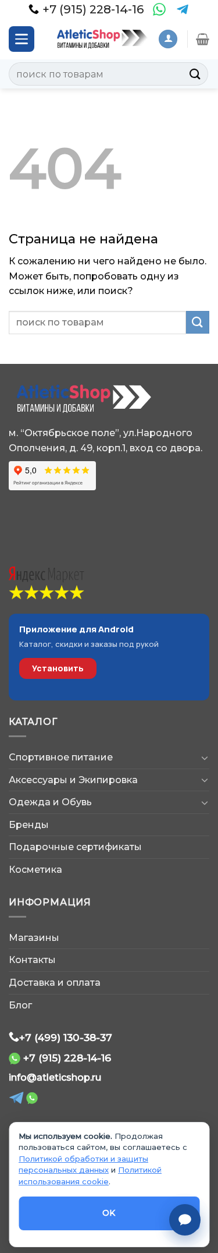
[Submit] (195, 73)
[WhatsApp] (159, 9)
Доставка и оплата (55, 982)
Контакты (32, 959)
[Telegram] (182, 9)
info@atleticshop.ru (55, 1077)
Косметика (35, 869)
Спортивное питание (61, 757)
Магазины (34, 937)
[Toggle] (204, 757)
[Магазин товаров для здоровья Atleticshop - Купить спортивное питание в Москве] (100, 38)
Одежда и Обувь (50, 802)
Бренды (29, 824)
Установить (58, 668)
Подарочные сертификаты (75, 846)
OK (109, 1213)
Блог (20, 1005)
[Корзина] (202, 39)
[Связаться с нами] (185, 1220)
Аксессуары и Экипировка (73, 779)
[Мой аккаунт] (168, 39)
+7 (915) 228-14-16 (67, 1058)
